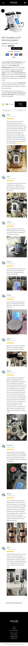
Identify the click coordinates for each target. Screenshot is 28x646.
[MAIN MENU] (3, 2)
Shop (14, 627)
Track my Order (14, 630)
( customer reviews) (12, 43)
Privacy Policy (14, 635)
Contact (14, 628)
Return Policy (14, 638)
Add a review (21, 104)
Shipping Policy (14, 636)
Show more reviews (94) (14, 603)
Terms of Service (14, 633)
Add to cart (17, 48)
